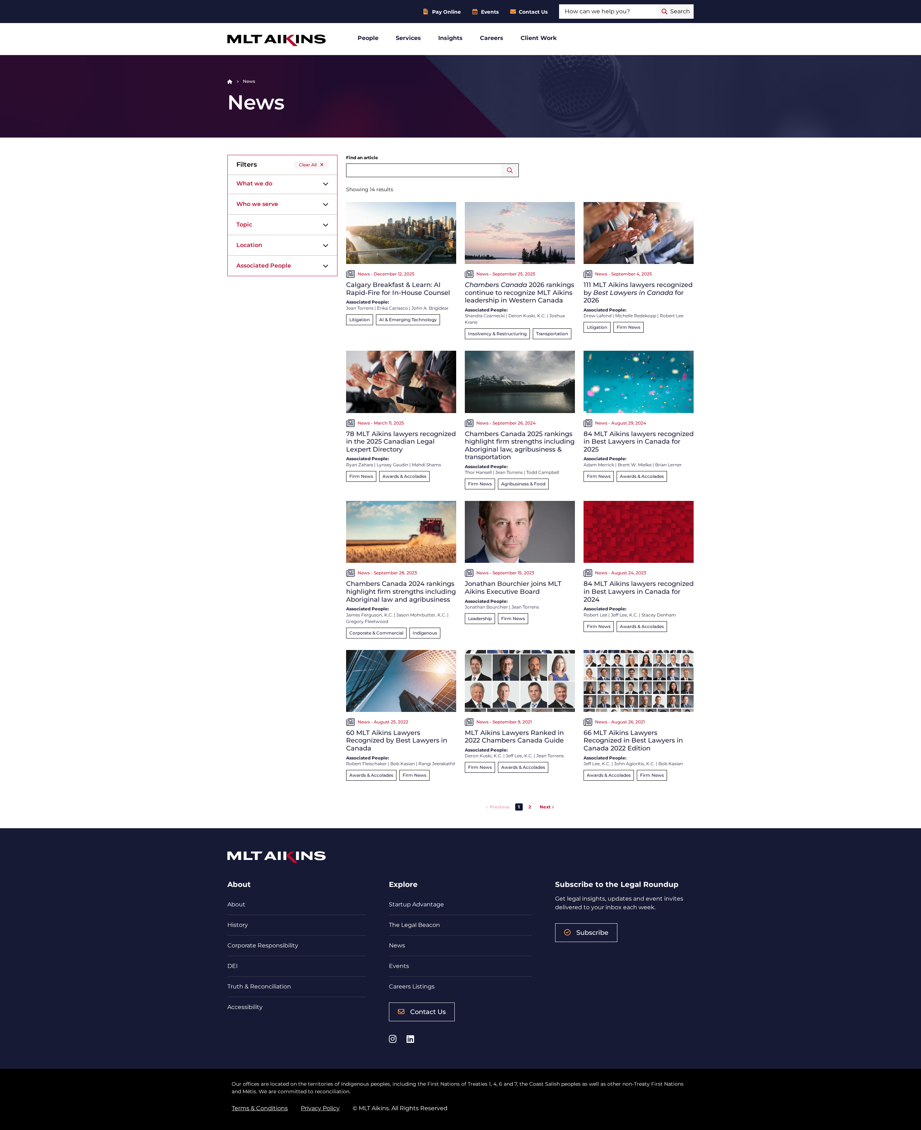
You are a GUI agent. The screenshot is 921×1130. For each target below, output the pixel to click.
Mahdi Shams (426, 464)
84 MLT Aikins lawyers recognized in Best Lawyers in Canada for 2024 (639, 591)
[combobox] (608, 11)
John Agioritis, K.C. (634, 763)
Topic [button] (244, 224)
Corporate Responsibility (262, 945)
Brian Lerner (668, 464)
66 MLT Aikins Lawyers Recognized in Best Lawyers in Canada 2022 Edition (633, 740)
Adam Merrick (599, 464)
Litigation (359, 319)
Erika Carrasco (392, 308)
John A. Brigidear (430, 308)
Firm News (628, 327)
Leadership (480, 618)
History (237, 925)
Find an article (362, 157)
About (236, 904)
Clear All (308, 164)
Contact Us (533, 12)
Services (408, 38)
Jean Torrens (359, 308)
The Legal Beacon (414, 925)
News (397, 945)
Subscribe (592, 933)
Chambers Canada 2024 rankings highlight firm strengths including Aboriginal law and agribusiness (401, 591)
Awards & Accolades (404, 476)
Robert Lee (672, 315)
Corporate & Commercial (376, 633)
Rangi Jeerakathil (436, 763)
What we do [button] (254, 183)
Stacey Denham (658, 615)
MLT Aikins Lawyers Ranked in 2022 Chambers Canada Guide (514, 737)
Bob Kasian (402, 763)
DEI (232, 966)
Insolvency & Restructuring (497, 333)
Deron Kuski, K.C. (527, 315)
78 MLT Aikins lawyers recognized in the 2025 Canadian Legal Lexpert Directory (401, 441)
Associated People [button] (263, 265)
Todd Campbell (542, 472)
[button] (530, 807)
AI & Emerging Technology (408, 319)
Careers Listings (412, 986)
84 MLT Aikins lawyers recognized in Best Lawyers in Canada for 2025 (639, 441)
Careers (491, 38)
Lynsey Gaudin (392, 464)
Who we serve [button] (257, 204)
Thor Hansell (478, 472)
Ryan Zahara (359, 464)
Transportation (552, 333)
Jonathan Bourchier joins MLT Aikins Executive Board (513, 588)
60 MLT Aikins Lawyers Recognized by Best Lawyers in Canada (396, 740)
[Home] (229, 81)
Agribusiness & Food (523, 483)
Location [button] (249, 245)
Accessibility (245, 1007)
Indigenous (425, 633)
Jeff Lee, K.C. (624, 615)
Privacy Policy (320, 1108)
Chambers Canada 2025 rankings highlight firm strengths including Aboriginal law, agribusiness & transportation (520, 445)
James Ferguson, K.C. (369, 615)
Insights (450, 38)
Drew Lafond (598, 315)
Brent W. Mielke (635, 464)
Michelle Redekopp (635, 315)
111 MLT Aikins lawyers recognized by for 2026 (638, 292)
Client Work (539, 38)
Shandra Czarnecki (485, 315)
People (368, 38)
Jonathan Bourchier (486, 607)
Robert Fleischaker (366, 763)
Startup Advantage (416, 904)
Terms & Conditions (260, 1108)
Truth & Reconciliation (259, 986)
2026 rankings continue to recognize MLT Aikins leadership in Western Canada (519, 292)
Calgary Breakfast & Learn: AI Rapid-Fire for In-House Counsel (398, 289)
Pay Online (446, 12)
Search (510, 170)
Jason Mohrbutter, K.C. (421, 615)
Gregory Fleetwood (367, 621)
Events (490, 12)
